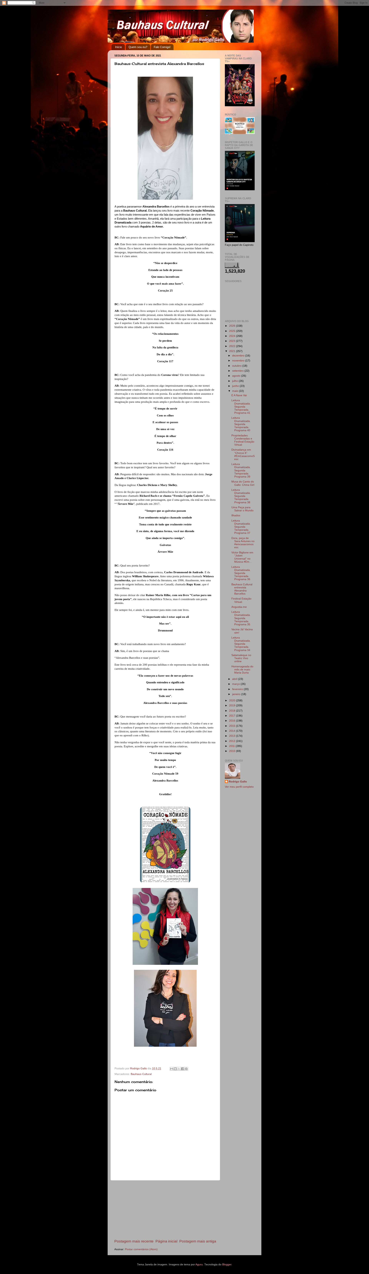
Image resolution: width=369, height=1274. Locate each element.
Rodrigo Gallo (238, 781)
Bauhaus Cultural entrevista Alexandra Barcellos (241, 589)
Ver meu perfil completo (239, 786)
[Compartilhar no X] (179, 1069)
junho (236, 386)
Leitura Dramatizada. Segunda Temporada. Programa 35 (241, 618)
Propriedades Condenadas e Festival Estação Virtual (242, 440)
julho (235, 381)
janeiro (236, 694)
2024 (232, 336)
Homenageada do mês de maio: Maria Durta (242, 669)
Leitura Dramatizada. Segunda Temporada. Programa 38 (241, 496)
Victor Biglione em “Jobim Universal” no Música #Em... (242, 557)
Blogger (226, 1264)
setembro (238, 370)
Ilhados (235, 515)
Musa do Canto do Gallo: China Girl (242, 483)
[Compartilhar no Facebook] (182, 1069)
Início (118, 47)
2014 (232, 730)
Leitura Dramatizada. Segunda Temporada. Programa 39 (241, 470)
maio (235, 391)
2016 (232, 720)
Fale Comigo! (162, 47)
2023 (232, 341)
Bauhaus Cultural (141, 1074)
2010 (232, 751)
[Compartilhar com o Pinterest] (186, 1069)
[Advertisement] (165, 1210)
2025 (232, 331)
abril (235, 679)
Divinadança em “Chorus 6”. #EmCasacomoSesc (243, 454)
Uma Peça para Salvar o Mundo (242, 509)
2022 (232, 346)
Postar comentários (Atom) (141, 1249)
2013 (232, 735)
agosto (236, 375)
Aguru (199, 1264)
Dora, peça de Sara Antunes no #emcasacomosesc (242, 543)
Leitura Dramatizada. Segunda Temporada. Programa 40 (241, 424)
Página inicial (166, 1241)
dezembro (238, 355)
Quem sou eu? (138, 47)
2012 (232, 741)
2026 (232, 325)
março (236, 684)
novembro (238, 360)
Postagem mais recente (134, 1241)
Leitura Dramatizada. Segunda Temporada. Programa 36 (241, 573)
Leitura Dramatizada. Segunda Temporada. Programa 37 (241, 527)
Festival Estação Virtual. (241, 600)
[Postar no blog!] (175, 1069)
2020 (232, 700)
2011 (232, 746)
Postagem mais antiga (197, 1241)
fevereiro (238, 689)
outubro (237, 365)
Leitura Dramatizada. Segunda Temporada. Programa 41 (241, 406)
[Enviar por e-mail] (172, 1069)
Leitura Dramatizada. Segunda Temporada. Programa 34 (241, 644)
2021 (232, 351)
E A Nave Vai (239, 395)
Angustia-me (239, 606)
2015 (232, 725)
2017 (232, 715)
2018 (232, 710)
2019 (232, 705)
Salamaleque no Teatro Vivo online (241, 658)
